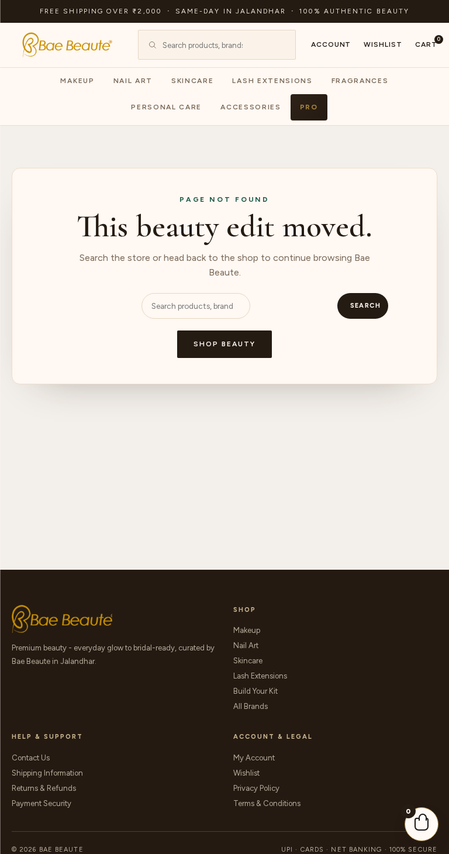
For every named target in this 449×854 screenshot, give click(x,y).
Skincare (192, 81)
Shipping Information (47, 773)
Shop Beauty (224, 344)
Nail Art (133, 81)
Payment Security (41, 803)
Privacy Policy (256, 788)
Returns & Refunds (44, 788)
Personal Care (166, 107)
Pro (309, 107)
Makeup (77, 81)
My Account (254, 757)
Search (365, 305)
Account (331, 44)
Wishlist (383, 44)
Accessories (250, 107)
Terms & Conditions (267, 803)
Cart (426, 44)
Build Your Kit (255, 691)
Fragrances (360, 81)
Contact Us (31, 757)
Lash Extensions (272, 81)
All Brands (250, 706)
